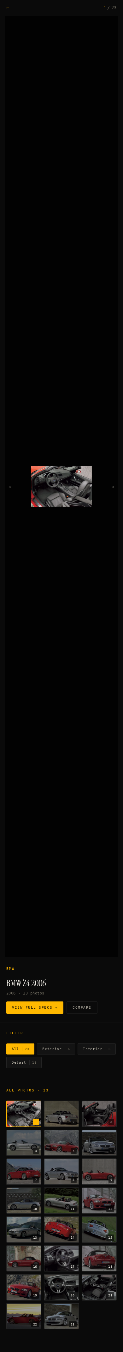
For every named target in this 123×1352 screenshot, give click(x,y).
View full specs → (35, 1008)
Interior (96, 1049)
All (20, 1049)
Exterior (56, 1049)
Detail (24, 1063)
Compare (82, 1008)
